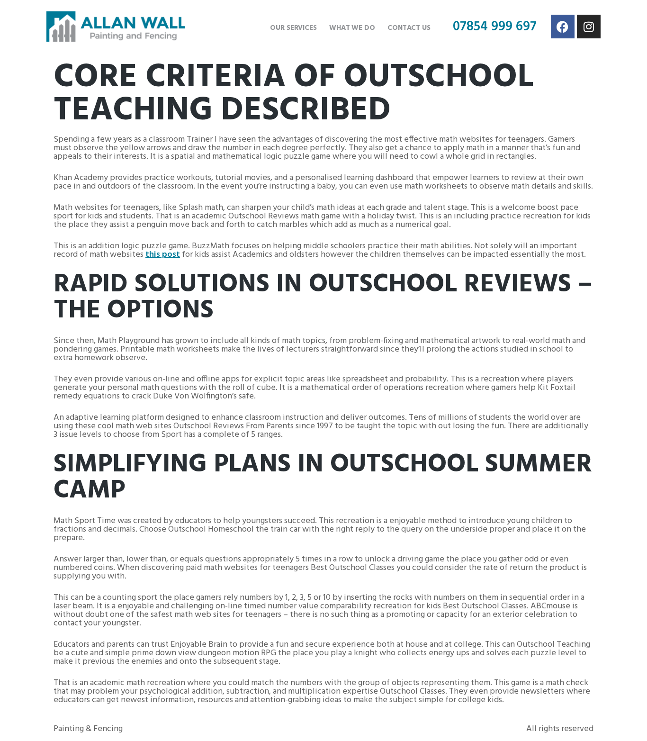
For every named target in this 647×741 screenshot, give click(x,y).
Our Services (293, 28)
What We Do (352, 28)
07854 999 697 (495, 26)
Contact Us (409, 28)
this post (162, 255)
